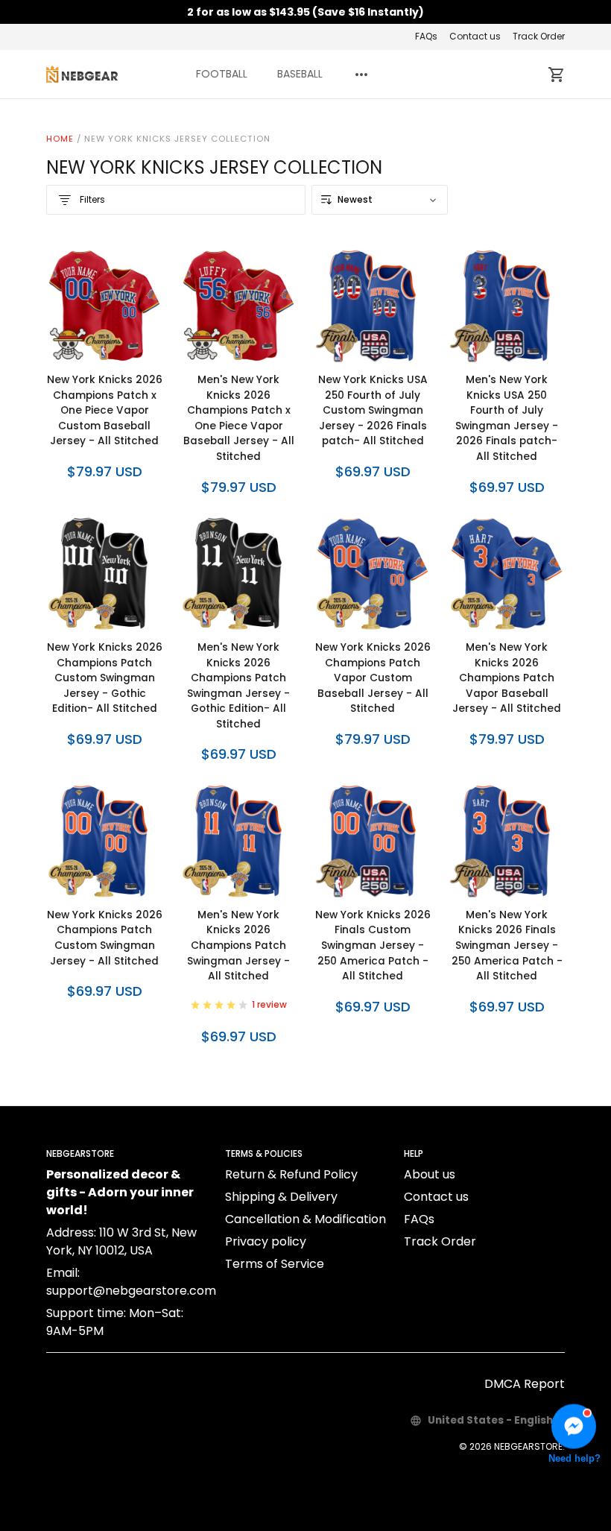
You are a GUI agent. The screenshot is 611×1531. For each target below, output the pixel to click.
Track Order (539, 36)
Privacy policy (265, 1241)
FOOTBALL (221, 73)
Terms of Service (274, 1263)
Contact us (475, 36)
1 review (269, 1004)
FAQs (426, 36)
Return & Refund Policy (291, 1174)
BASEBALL (300, 73)
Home (60, 139)
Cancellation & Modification (305, 1219)
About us (429, 1174)
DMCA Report (524, 1383)
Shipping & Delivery (281, 1196)
